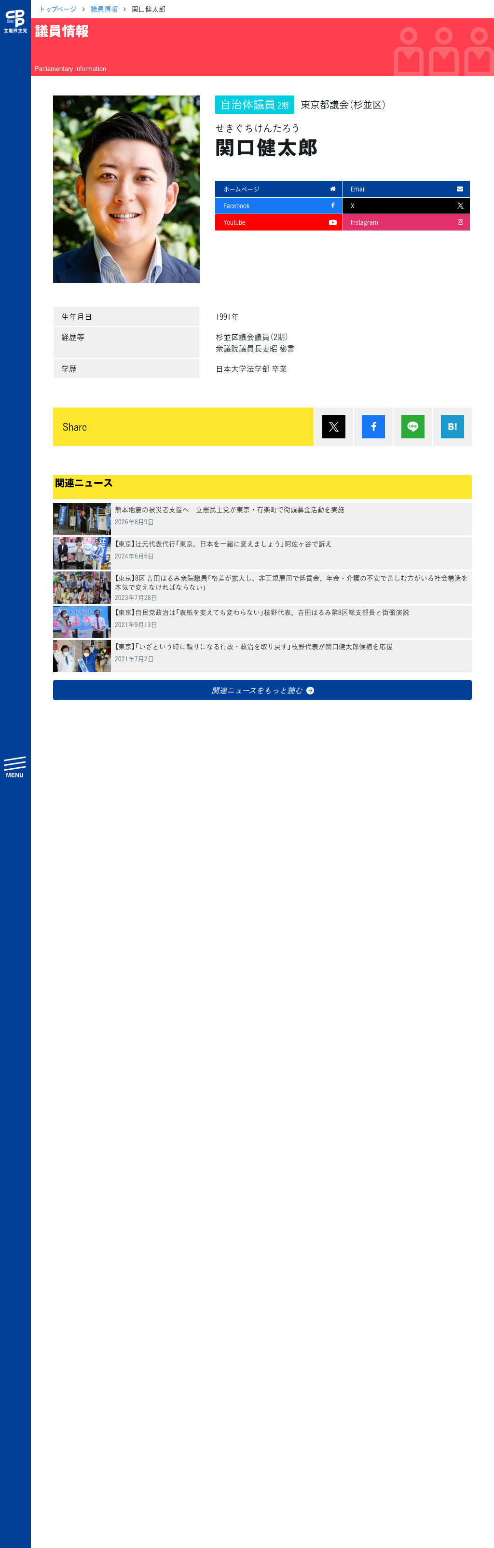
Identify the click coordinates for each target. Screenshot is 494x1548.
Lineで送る (413, 426)
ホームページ (241, 188)
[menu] (15, 766)
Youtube (234, 222)
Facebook (236, 205)
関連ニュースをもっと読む (256, 690)
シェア (373, 426)
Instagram (364, 222)
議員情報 (104, 9)
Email (358, 188)
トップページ (58, 9)
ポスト (333, 426)
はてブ (452, 426)
